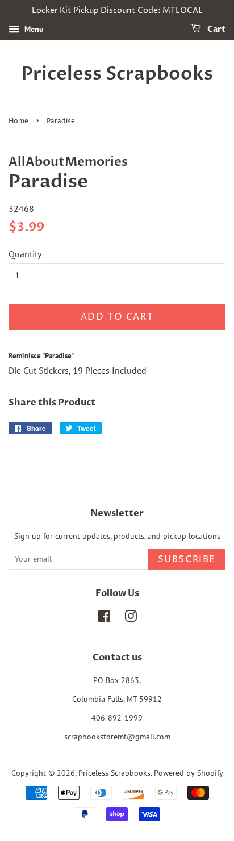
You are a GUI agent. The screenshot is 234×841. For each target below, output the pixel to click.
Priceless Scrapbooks (117, 74)
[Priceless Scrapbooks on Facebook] (104, 618)
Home (18, 121)
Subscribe (187, 559)
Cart (215, 29)
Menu (33, 29)
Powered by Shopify (188, 773)
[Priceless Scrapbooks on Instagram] (130, 618)
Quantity (25, 254)
